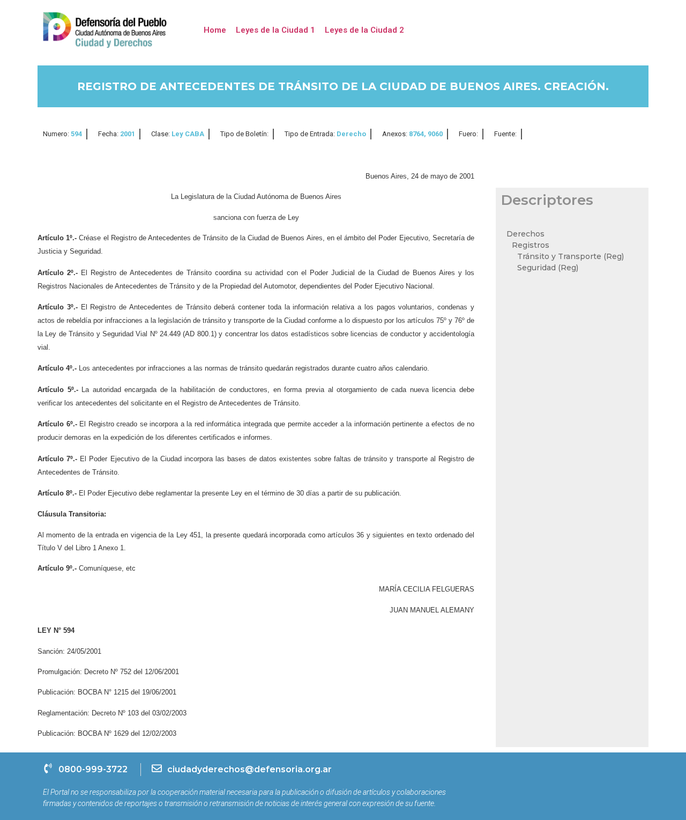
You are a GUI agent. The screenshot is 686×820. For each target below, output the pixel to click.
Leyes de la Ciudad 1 (275, 30)
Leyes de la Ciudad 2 (364, 30)
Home (215, 30)
